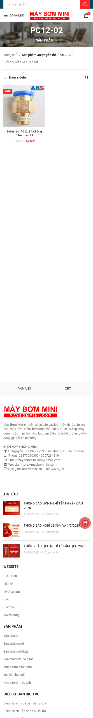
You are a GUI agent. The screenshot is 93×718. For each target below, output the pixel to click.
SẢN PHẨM (44, 40)
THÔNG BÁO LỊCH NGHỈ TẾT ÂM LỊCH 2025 (54, 546)
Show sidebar (18, 77)
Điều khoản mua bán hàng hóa (24, 703)
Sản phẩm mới (13, 643)
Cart (6, 599)
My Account (11, 591)
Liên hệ (8, 584)
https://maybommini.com (38, 464)
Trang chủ (10, 55)
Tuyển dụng (11, 615)
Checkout (10, 607)
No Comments (49, 514)
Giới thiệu (10, 576)
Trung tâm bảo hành (17, 667)
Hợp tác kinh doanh (17, 682)
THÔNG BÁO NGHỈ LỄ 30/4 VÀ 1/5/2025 (52, 525)
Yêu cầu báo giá (14, 674)
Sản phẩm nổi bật (15, 651)
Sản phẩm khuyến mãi (18, 659)
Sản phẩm (10, 635)
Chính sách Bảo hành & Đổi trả (24, 711)
